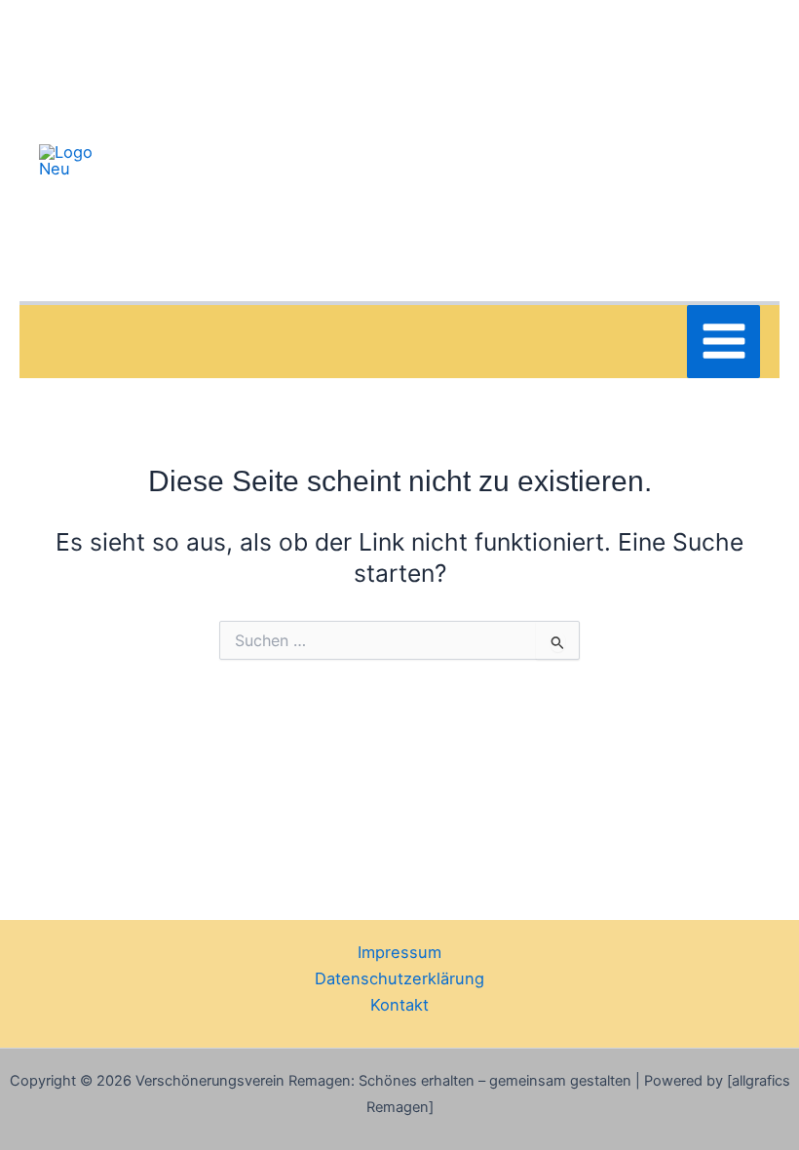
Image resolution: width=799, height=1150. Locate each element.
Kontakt (399, 1005)
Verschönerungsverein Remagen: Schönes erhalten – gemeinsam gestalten (415, 159)
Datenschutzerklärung (399, 978)
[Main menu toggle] (723, 341)
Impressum (399, 952)
